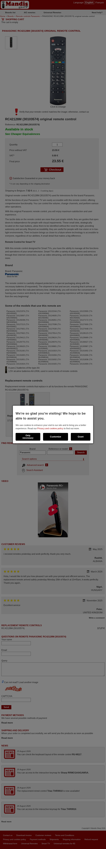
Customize (55, 437)
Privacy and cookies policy (50, 428)
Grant (81, 437)
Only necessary (27, 436)
